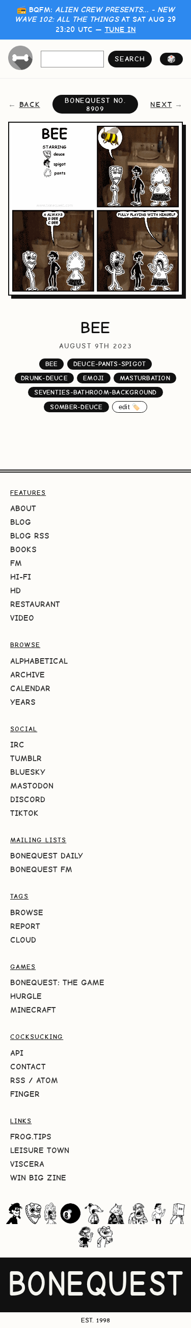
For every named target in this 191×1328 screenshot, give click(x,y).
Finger (25, 1094)
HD (15, 590)
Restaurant (35, 604)
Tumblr (26, 758)
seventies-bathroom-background (95, 392)
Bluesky (27, 772)
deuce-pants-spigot (109, 364)
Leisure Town (39, 1150)
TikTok (24, 813)
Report (25, 926)
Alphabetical (39, 661)
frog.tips (30, 1136)
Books (23, 549)
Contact (28, 1066)
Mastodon (31, 786)
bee (51, 364)
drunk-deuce (44, 378)
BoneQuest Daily (46, 855)
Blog (20, 522)
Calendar (30, 688)
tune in (120, 29)
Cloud (23, 940)
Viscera (27, 1164)
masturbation (145, 378)
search (130, 59)
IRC (17, 744)
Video (22, 618)
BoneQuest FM (41, 869)
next (161, 104)
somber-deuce (76, 407)
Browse (26, 912)
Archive (27, 674)
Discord (27, 799)
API (16, 1053)
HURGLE (26, 996)
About (23, 508)
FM (16, 563)
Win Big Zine (38, 1177)
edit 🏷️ (130, 407)
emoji (93, 378)
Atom (47, 1080)
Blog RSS (29, 536)
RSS (17, 1080)
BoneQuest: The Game (57, 982)
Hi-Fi (20, 577)
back (29, 104)
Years (23, 702)
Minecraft (33, 1010)
